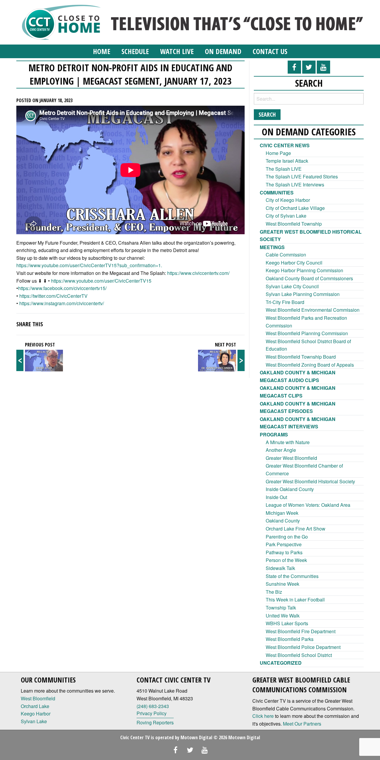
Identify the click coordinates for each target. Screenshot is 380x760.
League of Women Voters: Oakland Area (308, 504)
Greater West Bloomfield (291, 458)
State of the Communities (292, 576)
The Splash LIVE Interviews (295, 184)
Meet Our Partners (302, 723)
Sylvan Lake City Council (292, 286)
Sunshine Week (282, 583)
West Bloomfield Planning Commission (307, 333)
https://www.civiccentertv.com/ (198, 273)
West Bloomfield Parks (290, 639)
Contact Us (270, 51)
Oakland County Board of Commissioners (309, 278)
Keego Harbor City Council (294, 262)
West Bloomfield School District (299, 655)
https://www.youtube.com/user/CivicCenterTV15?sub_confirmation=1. (89, 265)
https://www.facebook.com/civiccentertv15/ (62, 288)
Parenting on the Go (287, 536)
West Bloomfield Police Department (303, 647)
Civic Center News (285, 145)
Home (101, 51)
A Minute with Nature (288, 442)
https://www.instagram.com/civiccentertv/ (61, 303)
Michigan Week (282, 512)
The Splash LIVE (284, 168)
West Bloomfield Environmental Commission (313, 309)
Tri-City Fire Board (285, 302)
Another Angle (281, 449)
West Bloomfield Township (294, 223)
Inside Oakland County (290, 489)
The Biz (274, 591)
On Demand (223, 51)
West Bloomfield (38, 698)
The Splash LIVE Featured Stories (302, 176)
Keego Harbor (35, 713)
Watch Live (177, 51)
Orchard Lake (35, 706)
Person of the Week (286, 560)
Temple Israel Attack (287, 160)
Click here (263, 715)
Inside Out (276, 497)
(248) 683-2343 (153, 706)
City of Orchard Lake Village (295, 208)
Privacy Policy (152, 713)
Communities (277, 192)
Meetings (272, 247)
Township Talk (281, 607)
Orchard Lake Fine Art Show (295, 528)
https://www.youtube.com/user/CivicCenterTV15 (101, 280)
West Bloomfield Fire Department (300, 631)
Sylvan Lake (34, 721)
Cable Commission (286, 254)
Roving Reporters (155, 722)
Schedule (135, 51)
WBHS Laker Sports (287, 623)
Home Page (278, 153)
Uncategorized (281, 662)
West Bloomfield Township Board (301, 356)
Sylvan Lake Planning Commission (303, 294)
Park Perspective (284, 544)
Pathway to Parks (284, 552)
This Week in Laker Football (295, 599)
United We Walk (283, 615)
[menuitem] (101, 51)
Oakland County (283, 520)
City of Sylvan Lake (286, 215)
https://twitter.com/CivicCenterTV (53, 295)
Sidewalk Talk (280, 568)
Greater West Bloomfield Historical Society (310, 481)
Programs (274, 434)
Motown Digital (196, 737)
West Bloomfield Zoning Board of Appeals (310, 364)
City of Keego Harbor (288, 200)
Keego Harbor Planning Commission (304, 270)
